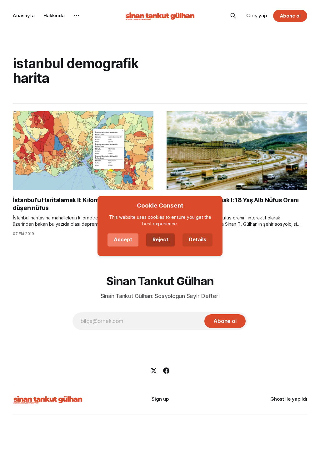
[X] (154, 370)
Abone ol (290, 16)
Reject (160, 240)
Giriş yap (256, 15)
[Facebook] (166, 370)
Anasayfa (24, 15)
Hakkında (54, 15)
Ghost (277, 399)
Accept (123, 240)
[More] (77, 16)
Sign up (160, 399)
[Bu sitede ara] (233, 16)
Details (197, 240)
